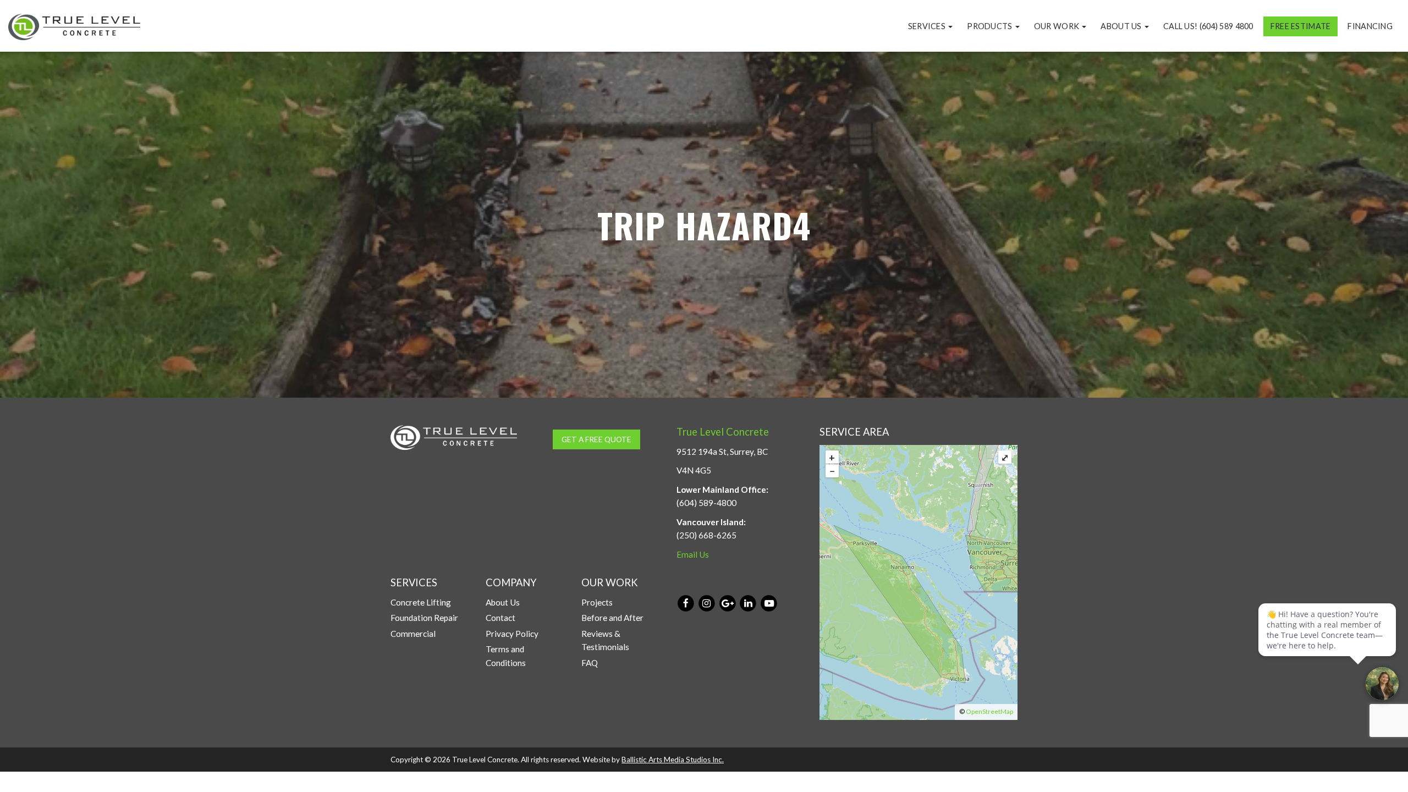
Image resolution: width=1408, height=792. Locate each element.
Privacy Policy (512, 634)
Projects (597, 602)
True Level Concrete (722, 432)
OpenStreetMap (989, 711)
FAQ (589, 663)
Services (928, 26)
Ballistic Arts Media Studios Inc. (673, 759)
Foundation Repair (424, 618)
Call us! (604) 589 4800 (1208, 26)
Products (990, 26)
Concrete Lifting (421, 602)
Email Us (692, 554)
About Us (1122, 26)
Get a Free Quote (596, 439)
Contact (500, 618)
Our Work (1057, 26)
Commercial (413, 634)
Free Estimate (1300, 26)
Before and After (612, 618)
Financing (1370, 26)
